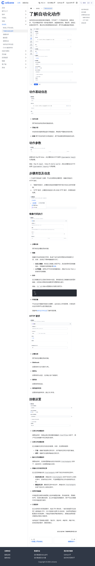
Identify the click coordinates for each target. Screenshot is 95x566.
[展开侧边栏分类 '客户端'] (26, 64)
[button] (14, 11)
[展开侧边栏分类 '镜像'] (26, 60)
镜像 (54, 266)
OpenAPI (69, 3)
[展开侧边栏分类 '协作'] (26, 14)
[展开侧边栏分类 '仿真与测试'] (26, 50)
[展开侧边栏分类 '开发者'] (26, 54)
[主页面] (31, 8)
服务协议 (7, 558)
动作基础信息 (85, 9)
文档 (18, 3)
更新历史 (25, 3)
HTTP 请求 (85, 20)
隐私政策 (7, 555)
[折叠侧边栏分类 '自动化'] (26, 24)
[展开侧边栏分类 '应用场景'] (26, 57)
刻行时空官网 (68, 558)
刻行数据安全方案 (40, 558)
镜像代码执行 (86, 17)
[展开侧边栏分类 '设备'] (26, 21)
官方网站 (50, 3)
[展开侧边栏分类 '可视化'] (26, 17)
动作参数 (83, 12)
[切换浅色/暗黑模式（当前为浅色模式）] (76, 2)
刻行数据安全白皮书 (41, 555)
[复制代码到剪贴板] (74, 291)
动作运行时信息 (42, 311)
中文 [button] (42, 3)
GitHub (59, 3)
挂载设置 (83, 23)
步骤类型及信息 (85, 15)
